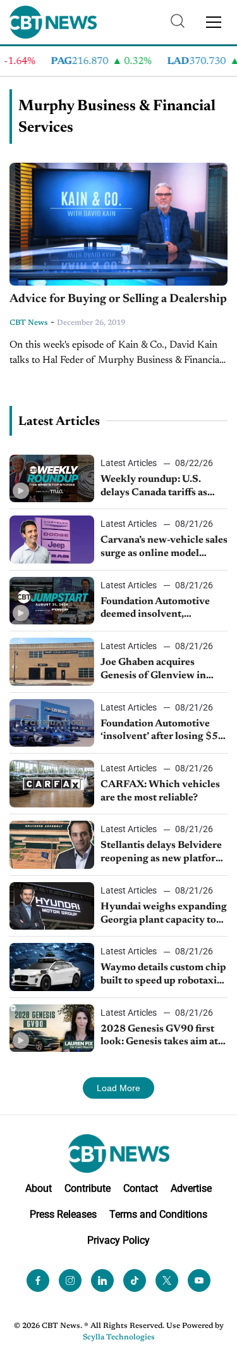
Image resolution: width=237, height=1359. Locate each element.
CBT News (28, 323)
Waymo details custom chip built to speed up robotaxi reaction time (163, 975)
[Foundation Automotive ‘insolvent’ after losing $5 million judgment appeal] (51, 723)
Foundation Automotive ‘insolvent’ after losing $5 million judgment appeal (159, 731)
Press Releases (63, 1214)
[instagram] (70, 1280)
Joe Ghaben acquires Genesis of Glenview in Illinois (153, 670)
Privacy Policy (118, 1240)
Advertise (191, 1188)
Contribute (87, 1188)
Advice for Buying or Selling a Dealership (118, 299)
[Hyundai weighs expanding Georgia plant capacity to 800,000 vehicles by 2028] (51, 906)
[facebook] (38, 1280)
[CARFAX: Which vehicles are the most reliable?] (51, 783)
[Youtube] (199, 1280)
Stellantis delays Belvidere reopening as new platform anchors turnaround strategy (162, 853)
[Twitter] (166, 1280)
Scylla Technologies (119, 1337)
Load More (118, 1088)
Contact (140, 1188)
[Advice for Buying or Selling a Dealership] (118, 224)
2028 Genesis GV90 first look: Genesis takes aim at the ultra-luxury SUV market (159, 1036)
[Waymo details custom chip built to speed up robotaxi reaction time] (51, 966)
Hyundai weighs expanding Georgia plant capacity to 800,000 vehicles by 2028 (163, 914)
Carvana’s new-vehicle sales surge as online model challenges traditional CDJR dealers (164, 547)
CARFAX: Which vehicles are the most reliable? (160, 791)
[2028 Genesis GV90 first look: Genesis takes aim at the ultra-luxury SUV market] (51, 1028)
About (38, 1188)
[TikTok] (134, 1280)
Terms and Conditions (158, 1214)
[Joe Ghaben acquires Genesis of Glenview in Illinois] (51, 661)
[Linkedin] (102, 1280)
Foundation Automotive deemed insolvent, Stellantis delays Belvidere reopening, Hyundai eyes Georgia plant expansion (161, 609)
